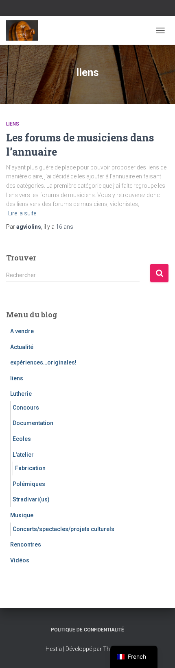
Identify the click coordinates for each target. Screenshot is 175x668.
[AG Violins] (25, 30)
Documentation (33, 423)
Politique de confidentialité (87, 630)
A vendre (22, 331)
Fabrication (30, 468)
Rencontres (25, 544)
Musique (21, 515)
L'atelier (23, 454)
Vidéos (19, 560)
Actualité (21, 347)
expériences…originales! (43, 362)
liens (12, 124)
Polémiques (29, 484)
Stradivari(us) (31, 499)
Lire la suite (22, 213)
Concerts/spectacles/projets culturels (63, 529)
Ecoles (22, 439)
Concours (26, 407)
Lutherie (21, 393)
